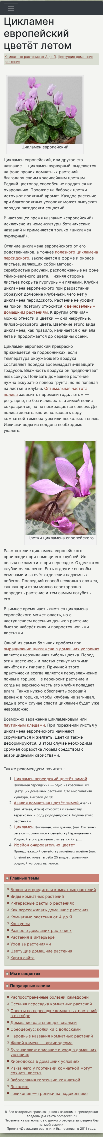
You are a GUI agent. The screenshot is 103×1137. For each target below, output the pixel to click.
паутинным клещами (24, 725)
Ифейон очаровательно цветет (44, 844)
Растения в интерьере (32, 937)
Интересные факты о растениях (42, 903)
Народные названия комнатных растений (51, 1035)
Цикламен (24, 826)
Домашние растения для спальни (43, 1022)
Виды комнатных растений (37, 896)
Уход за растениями (30, 943)
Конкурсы (20, 923)
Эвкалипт (19, 1086)
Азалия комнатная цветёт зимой (47, 802)
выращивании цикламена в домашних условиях (51, 648)
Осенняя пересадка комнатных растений (51, 1003)
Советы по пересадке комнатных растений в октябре (53, 1013)
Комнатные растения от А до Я (30, 57)
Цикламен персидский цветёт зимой (50, 778)
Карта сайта (22, 957)
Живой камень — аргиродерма (41, 1042)
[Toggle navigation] (11, 8)
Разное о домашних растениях (41, 930)
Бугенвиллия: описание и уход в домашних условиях (53, 1052)
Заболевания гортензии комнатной (45, 1079)
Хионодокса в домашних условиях (45, 1061)
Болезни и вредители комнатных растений (53, 889)
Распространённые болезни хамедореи (49, 997)
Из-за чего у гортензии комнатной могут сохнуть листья (51, 1070)
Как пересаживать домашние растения (49, 909)
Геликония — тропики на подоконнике (49, 1093)
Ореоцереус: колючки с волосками (45, 1029)
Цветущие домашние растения (41, 950)
